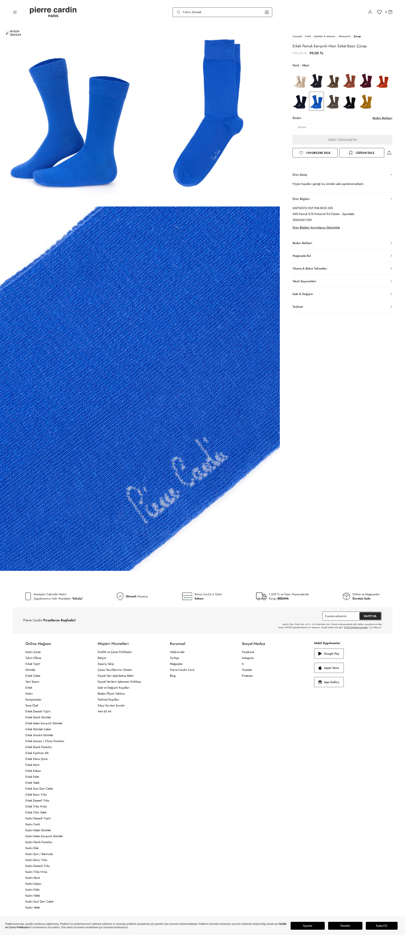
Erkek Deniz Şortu (36, 759)
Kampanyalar (33, 699)
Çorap (357, 36)
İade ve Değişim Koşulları (114, 687)
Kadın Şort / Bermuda (39, 854)
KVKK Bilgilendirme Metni (356, 627)
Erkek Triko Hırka (36, 806)
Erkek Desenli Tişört (37, 711)
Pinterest (247, 676)
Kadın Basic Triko (36, 860)
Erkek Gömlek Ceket (38, 729)
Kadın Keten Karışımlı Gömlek (44, 836)
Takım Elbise (33, 658)
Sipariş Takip (106, 664)
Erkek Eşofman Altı (37, 753)
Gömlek (30, 670)
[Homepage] (53, 12)
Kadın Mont (32, 878)
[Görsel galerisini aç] (70, 115)
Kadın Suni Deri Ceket (39, 901)
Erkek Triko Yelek (35, 812)
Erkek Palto (32, 777)
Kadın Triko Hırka (36, 872)
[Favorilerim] (379, 12)
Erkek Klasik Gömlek (38, 717)
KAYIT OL (370, 616)
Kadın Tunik (32, 824)
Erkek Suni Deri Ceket (39, 788)
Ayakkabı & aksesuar (325, 36)
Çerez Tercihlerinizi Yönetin (115, 670)
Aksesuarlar (344, 36)
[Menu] (15, 12)
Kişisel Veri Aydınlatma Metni (116, 676)
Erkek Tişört (32, 664)
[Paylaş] (389, 152)
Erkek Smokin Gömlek (39, 735)
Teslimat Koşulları (108, 699)
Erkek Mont (32, 765)
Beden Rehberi (382, 118)
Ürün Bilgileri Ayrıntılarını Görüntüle (316, 227)
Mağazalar (176, 664)
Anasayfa (297, 36)
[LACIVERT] (300, 101)
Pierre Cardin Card (182, 670)
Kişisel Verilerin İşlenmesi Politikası (119, 681)
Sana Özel (31, 705)
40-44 (302, 127)
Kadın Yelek (32, 895)
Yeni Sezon (32, 681)
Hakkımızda (177, 652)
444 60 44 (104, 711)
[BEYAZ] (300, 80)
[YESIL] (366, 101)
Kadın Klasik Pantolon (38, 842)
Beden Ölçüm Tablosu (111, 693)
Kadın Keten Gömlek (38, 830)
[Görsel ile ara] (267, 12)
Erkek (308, 36)
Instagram (248, 658)
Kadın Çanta (33, 652)
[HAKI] (333, 101)
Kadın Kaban (33, 884)
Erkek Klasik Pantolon (38, 747)
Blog (173, 676)
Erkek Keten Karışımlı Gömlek (43, 723)
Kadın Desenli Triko (37, 866)
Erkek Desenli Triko (37, 800)
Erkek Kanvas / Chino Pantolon (44, 741)
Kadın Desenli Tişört (38, 818)
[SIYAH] (349, 101)
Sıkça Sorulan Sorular (111, 705)
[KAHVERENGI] (333, 80)
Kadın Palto (32, 889)
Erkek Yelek (32, 783)
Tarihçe (174, 658)
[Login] (370, 12)
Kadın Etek (32, 848)
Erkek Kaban (33, 771)
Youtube (247, 670)
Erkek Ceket (32, 676)
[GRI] (316, 80)
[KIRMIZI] (366, 80)
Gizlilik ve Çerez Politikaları (115, 652)
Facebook (248, 652)
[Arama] (178, 12)
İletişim (102, 658)
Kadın (29, 693)
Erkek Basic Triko (36, 794)
